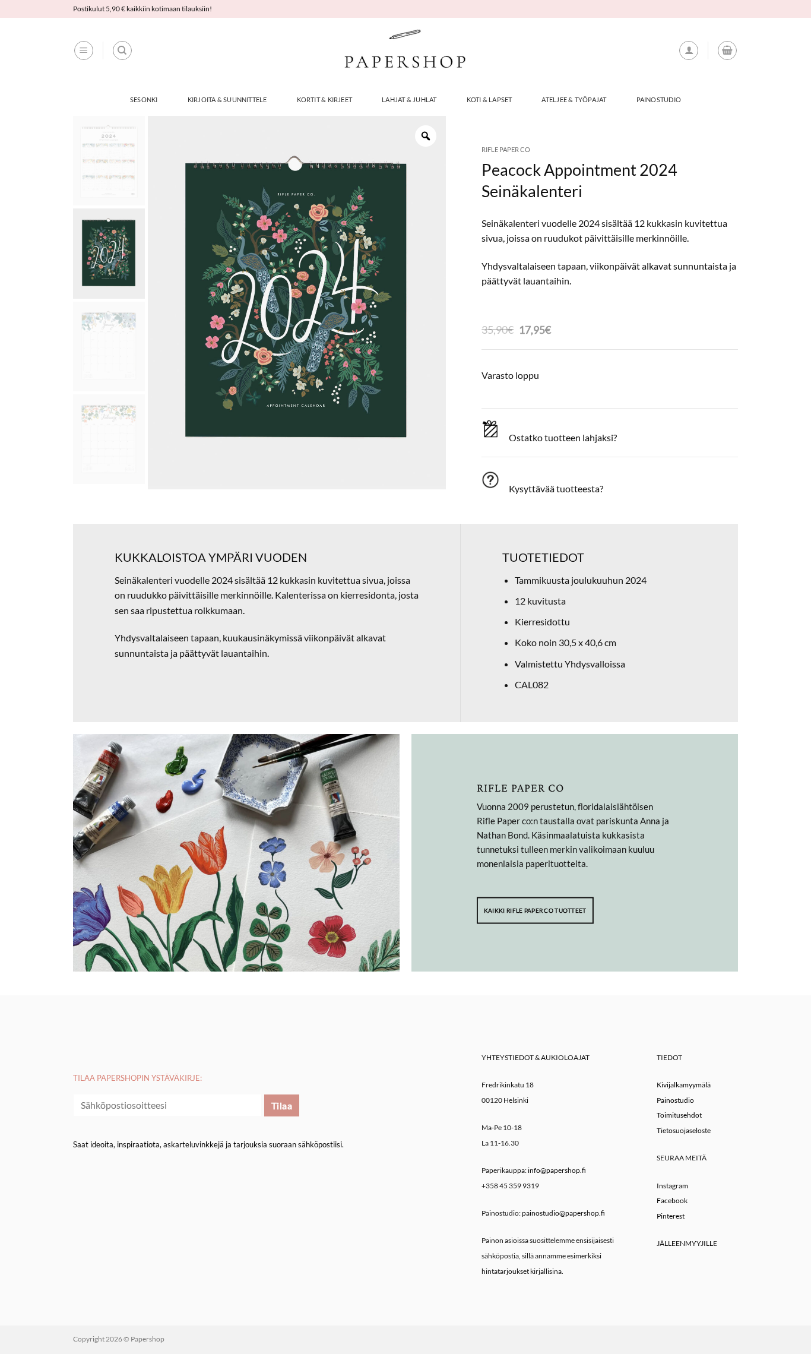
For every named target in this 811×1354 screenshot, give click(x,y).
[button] (83, 50)
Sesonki (144, 99)
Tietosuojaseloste (684, 1130)
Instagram (672, 1185)
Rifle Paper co (505, 149)
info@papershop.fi (557, 1170)
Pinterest (671, 1215)
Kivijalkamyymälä (684, 1084)
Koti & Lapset (489, 99)
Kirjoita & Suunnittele (227, 99)
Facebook (672, 1200)
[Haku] (122, 50)
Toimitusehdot (679, 1115)
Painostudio (658, 99)
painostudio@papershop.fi (563, 1213)
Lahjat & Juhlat (409, 99)
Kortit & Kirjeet (325, 99)
